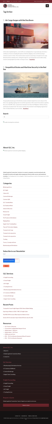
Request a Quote (26, 405)
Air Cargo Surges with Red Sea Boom (19, 20)
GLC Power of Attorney (10, 326)
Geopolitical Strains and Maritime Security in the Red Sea (24, 68)
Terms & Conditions (32, 415)
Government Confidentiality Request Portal (15, 328)
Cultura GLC (6, 193)
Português (15, 1)
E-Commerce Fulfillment (9, 292)
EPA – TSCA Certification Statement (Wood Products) (17, 336)
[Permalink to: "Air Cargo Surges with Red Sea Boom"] (26, 36)
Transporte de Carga (8, 230)
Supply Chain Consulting (9, 299)
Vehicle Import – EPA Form (11, 330)
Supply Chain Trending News (9, 224)
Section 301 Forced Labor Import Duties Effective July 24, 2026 (18, 317)
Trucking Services (8, 286)
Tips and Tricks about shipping (10, 227)
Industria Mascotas (7, 208)
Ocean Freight (6, 214)
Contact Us (46, 1)
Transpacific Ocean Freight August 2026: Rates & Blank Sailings (18, 308)
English (8, 1)
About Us (6, 350)
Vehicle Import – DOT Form (11, 332)
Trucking (5, 239)
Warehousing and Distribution (10, 245)
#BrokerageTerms (7, 187)
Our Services (24, 415)
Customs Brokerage (8, 196)
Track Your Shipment (38, 1)
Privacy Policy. (35, 418)
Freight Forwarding (8, 277)
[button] (47, 5)
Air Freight (5, 190)
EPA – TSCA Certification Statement (13, 338)
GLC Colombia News (8, 202)
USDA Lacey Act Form (10, 334)
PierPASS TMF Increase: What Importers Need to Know (16, 314)
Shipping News (6, 221)
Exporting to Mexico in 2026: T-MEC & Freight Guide (15, 311)
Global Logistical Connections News (12, 353)
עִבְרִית (11, 1)
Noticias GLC (6, 211)
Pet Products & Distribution (9, 217)
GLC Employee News (8, 205)
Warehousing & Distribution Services (12, 289)
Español (19, 1)
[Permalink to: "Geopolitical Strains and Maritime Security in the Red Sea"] (26, 85)
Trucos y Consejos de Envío (9, 242)
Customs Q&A (6, 199)
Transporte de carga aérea (9, 233)
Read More (32, 59)
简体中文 (4, 1)
